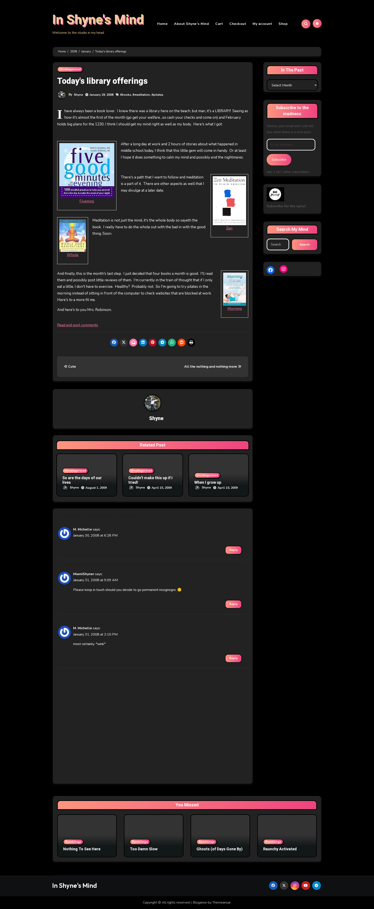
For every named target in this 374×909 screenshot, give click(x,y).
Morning (234, 308)
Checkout (237, 23)
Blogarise (200, 902)
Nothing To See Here (81, 849)
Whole (72, 254)
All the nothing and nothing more (211, 366)
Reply (233, 550)
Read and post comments (77, 325)
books (126, 95)
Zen (229, 228)
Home (162, 23)
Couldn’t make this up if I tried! (150, 480)
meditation (142, 95)
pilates (158, 95)
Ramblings (73, 842)
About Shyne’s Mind (191, 23)
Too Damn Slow (144, 849)
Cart (219, 23)
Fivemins (86, 201)
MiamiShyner (83, 574)
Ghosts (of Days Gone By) (220, 849)
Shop (283, 23)
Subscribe (279, 159)
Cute (72, 366)
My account (262, 23)
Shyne (78, 95)
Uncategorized (70, 69)
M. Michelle (82, 529)
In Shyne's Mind (98, 19)
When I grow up (207, 482)
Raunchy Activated (280, 849)
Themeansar (221, 902)
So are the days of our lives (82, 480)
